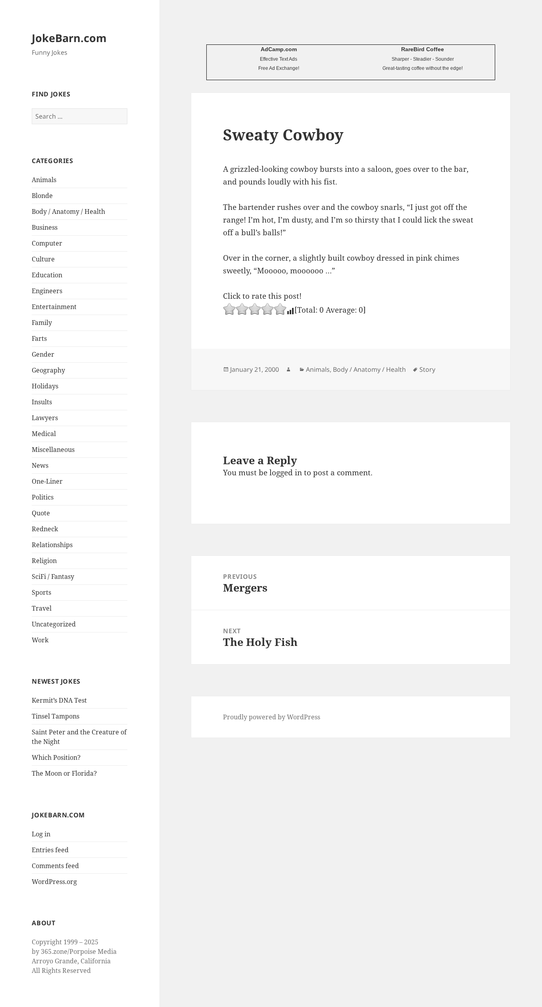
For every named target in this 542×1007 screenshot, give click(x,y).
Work (40, 640)
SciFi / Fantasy (53, 576)
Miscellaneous (53, 449)
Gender (43, 354)
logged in (285, 472)
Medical (44, 433)
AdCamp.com (279, 49)
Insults (42, 402)
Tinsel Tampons (55, 716)
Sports (41, 592)
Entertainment (54, 306)
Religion (44, 560)
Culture (43, 259)
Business (45, 227)
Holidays (45, 386)
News (40, 465)
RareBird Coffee (422, 49)
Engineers (47, 290)
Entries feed (50, 850)
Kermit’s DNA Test (59, 700)
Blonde (42, 195)
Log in (41, 834)
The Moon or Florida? (64, 773)
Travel (42, 608)
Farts (39, 338)
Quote (41, 513)
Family (42, 322)
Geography (48, 370)
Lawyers (45, 417)
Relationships (52, 544)
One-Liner (47, 481)
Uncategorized (54, 624)
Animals (44, 179)
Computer (47, 243)
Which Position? (56, 757)
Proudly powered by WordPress (271, 717)
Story (427, 369)
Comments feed (55, 865)
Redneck (45, 529)
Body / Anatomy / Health (68, 211)
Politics (43, 497)
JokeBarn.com (69, 38)
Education (47, 275)
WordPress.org (54, 881)
